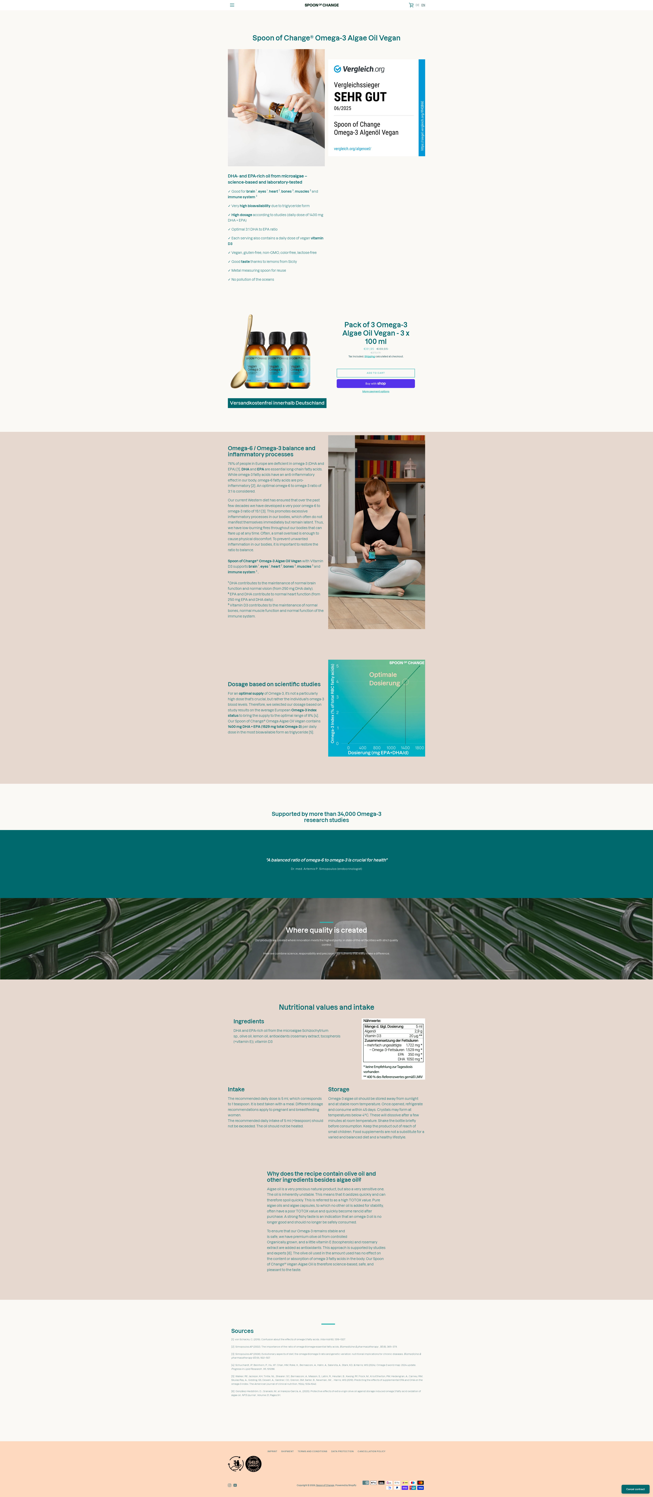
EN (423, 5)
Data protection (342, 1451)
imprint (272, 1451)
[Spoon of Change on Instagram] (229, 1485)
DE (417, 5)
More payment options (375, 391)
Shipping (369, 356)
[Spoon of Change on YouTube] (235, 1485)
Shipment (287, 1451)
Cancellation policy (372, 1451)
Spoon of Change (325, 1485)
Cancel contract (635, 1489)
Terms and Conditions (312, 1451)
